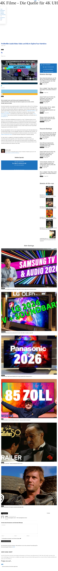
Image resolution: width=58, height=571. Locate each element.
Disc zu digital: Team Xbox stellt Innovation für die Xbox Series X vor (48, 90)
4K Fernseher (42, 147)
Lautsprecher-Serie (8, 134)
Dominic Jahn (5, 83)
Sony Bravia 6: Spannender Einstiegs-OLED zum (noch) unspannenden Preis (47, 144)
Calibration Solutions (31, 110)
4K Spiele (41, 92)
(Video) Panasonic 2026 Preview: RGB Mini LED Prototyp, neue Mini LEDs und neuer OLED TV (16, 376)
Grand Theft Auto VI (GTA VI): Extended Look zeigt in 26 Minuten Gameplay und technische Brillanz (47, 99)
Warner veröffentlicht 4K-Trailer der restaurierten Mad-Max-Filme (12, 507)
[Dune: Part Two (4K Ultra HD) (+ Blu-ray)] (49, 217)
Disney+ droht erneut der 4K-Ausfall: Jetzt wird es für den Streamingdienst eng (47, 119)
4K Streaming (42, 121)
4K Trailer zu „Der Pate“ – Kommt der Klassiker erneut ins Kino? (12, 463)
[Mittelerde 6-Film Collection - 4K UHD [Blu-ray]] (49, 194)
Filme (41, 138)
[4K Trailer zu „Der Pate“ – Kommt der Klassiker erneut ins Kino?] (29, 442)
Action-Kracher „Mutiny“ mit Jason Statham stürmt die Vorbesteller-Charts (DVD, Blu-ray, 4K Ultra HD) (48, 164)
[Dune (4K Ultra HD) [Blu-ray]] (49, 227)
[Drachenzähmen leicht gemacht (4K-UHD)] (52, 238)
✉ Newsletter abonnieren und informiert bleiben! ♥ (11, 538)
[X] (34, 0)
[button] (47, 0)
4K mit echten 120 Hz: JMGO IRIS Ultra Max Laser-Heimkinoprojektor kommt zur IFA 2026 (47, 109)
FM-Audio (7, 112)
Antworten (6, 519)
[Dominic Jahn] (3, 151)
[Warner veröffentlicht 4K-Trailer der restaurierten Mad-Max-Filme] (29, 485)
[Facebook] (1, 564)
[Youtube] (35, 0)
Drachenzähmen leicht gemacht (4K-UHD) (48, 239)
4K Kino (3, 462)
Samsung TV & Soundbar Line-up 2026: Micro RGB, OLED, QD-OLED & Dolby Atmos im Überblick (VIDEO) (18, 289)
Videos (2, 49)
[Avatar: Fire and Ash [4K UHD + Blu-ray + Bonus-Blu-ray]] (49, 206)
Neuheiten (3, 288)
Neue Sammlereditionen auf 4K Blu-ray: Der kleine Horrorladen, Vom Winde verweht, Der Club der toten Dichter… (48, 80)
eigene (2, 134)
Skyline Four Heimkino (5, 113)
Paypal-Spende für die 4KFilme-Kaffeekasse (12, 152)
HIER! (14, 547)
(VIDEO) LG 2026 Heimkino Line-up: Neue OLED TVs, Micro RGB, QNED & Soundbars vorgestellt (17, 332)
